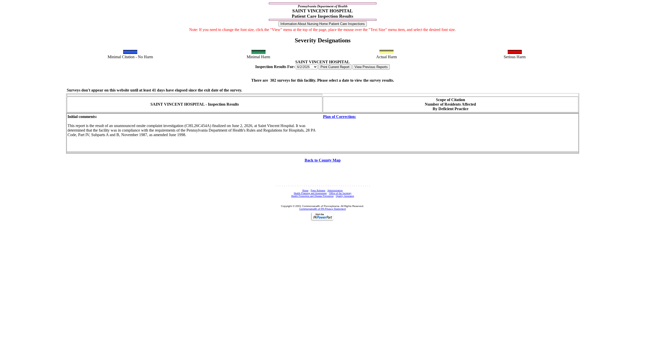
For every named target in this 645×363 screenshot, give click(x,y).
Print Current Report (334, 67)
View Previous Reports (371, 67)
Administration (335, 190)
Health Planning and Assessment (310, 193)
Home (305, 190)
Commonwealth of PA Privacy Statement (322, 208)
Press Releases (318, 190)
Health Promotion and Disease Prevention (312, 196)
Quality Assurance (345, 196)
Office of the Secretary (340, 193)
